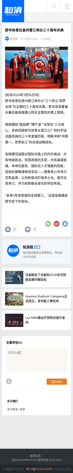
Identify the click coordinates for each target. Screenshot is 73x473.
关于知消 (12, 409)
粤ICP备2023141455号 (39, 469)
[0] (8, 229)
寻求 (22, 409)
